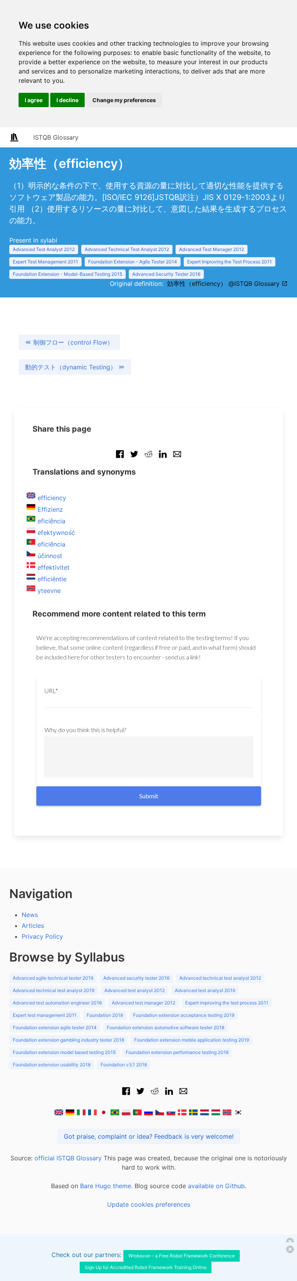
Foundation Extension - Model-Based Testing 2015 (67, 274)
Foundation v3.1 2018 (124, 1065)
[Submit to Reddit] (148, 458)
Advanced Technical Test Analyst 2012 (127, 249)
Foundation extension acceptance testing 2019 (183, 1015)
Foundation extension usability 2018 (51, 1065)
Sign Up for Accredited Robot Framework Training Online (146, 1267)
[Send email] (177, 458)
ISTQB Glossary (56, 137)
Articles (33, 925)
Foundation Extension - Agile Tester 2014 (132, 262)
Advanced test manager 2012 (143, 1003)
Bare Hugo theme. (106, 1186)
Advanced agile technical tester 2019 (53, 978)
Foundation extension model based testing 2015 (64, 1052)
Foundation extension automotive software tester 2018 (165, 1027)
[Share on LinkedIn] (163, 458)
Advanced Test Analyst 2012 (44, 249)
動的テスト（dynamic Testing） (71, 367)
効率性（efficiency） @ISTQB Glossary (224, 283)
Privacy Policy (42, 936)
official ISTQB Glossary (68, 1158)
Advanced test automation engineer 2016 (57, 1003)
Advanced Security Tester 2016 (166, 274)
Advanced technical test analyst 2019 (53, 990)
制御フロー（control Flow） (72, 342)
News (30, 915)
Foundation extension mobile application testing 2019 (191, 1040)
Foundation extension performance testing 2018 (177, 1052)
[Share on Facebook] (120, 458)
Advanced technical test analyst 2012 (220, 978)
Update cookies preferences (148, 1204)
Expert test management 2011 (45, 1015)
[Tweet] (134, 458)
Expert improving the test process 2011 (226, 1003)
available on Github (216, 1186)
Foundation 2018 (105, 1015)
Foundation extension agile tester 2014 (55, 1027)
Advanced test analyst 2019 (205, 990)
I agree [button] (34, 100)
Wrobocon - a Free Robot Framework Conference (181, 1256)
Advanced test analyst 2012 (134, 990)
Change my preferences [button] (124, 100)
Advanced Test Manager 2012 (211, 249)
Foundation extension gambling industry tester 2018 (68, 1040)
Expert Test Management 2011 (45, 262)
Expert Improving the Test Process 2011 (229, 262)
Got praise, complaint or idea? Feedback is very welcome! (149, 1136)
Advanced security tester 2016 (136, 978)
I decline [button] (67, 100)
